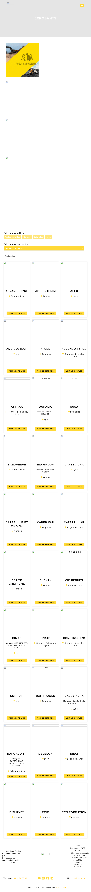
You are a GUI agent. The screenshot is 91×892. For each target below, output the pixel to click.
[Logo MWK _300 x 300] (44, 191)
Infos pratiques (80, 858)
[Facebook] (47, 878)
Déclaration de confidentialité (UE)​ (10, 859)
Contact (77, 867)
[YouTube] (39, 878)
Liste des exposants (80, 853)
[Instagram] (43, 878)
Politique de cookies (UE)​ (11, 855)
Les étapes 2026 (77, 848)
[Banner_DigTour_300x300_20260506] (44, 135)
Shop (77, 862)
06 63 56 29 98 (20, 878)
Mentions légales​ (13, 851)
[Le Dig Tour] (10, 5)
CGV (13, 862)
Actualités (77, 860)
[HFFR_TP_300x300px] (44, 98)
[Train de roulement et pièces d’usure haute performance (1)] (44, 60)
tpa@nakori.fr (79, 878)
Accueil (77, 846)
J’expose (78, 864)
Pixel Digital (61, 887)
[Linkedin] (51, 878)
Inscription (80, 855)
